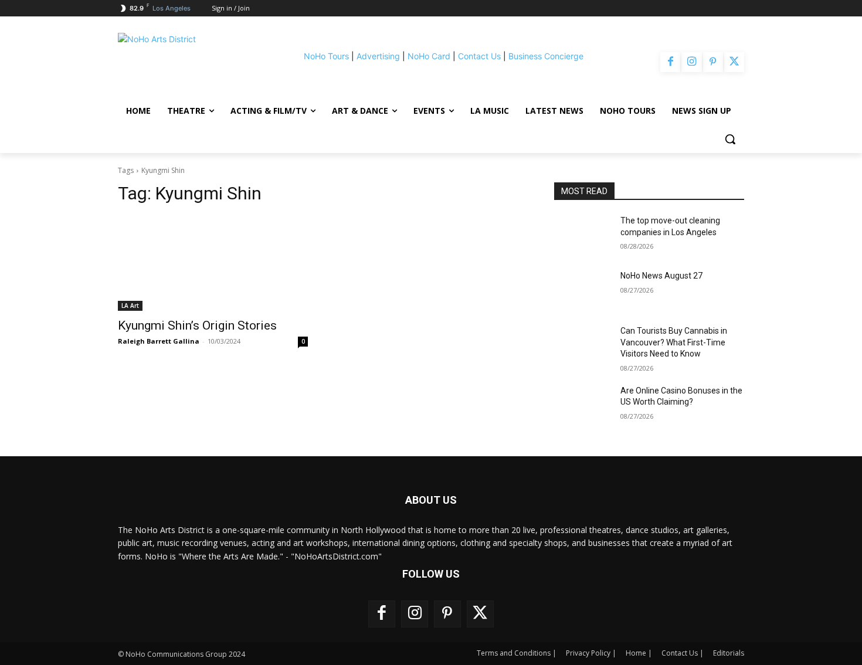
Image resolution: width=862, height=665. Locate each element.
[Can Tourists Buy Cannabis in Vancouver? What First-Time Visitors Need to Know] (582, 345)
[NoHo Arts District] (193, 62)
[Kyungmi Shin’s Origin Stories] (213, 263)
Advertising (378, 56)
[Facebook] (670, 62)
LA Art (130, 305)
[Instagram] (691, 62)
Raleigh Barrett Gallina (158, 341)
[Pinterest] (713, 62)
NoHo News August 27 (661, 275)
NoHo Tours (326, 56)
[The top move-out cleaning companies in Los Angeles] (582, 235)
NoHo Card (429, 56)
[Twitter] (734, 62)
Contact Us (479, 56)
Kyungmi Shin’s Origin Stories (197, 325)
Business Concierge (545, 56)
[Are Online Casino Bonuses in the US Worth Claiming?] (582, 405)
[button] (730, 139)
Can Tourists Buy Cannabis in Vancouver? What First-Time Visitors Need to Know (673, 342)
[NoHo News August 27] (582, 290)
